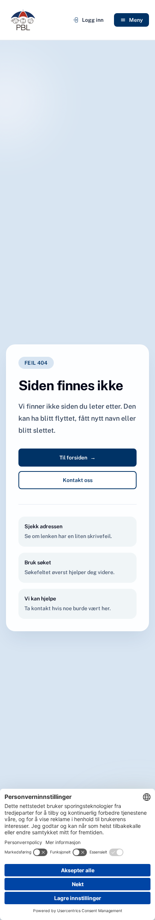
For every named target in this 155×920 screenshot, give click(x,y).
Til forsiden (77, 458)
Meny (136, 20)
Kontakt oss (78, 480)
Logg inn (92, 20)
